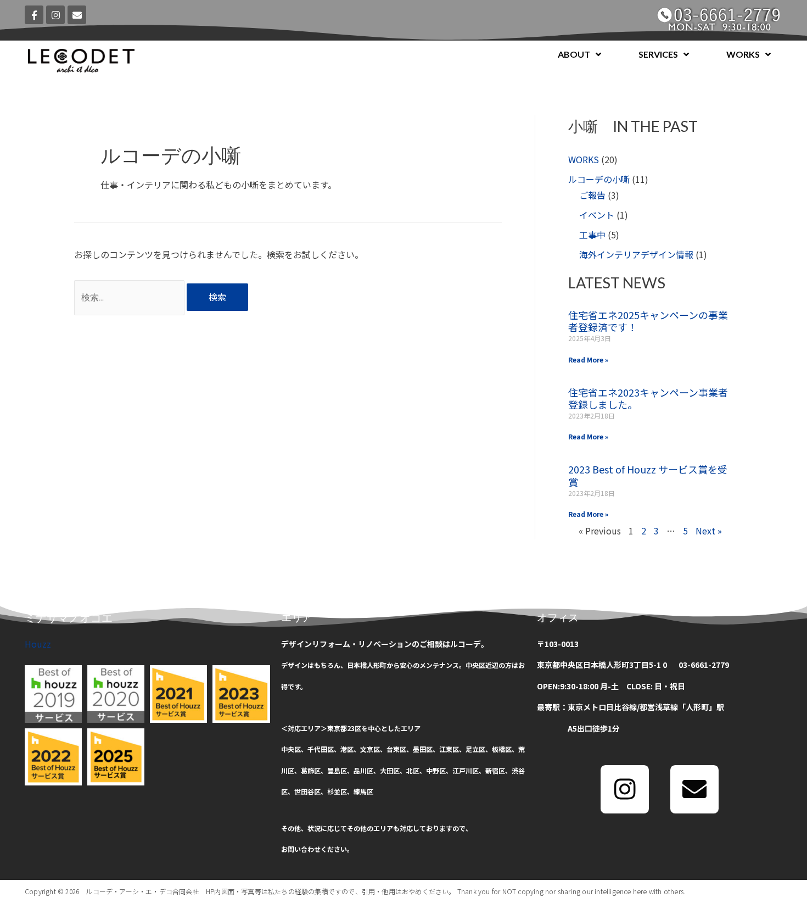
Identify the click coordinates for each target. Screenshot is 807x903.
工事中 (592, 234)
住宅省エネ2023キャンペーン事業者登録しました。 (648, 398)
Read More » (588, 359)
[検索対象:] (130, 296)
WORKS (743, 54)
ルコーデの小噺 (599, 179)
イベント (596, 214)
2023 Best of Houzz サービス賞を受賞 (647, 475)
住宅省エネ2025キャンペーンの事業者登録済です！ (648, 321)
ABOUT (574, 54)
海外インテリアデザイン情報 (636, 254)
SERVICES (658, 54)
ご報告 (592, 195)
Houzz (38, 643)
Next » (709, 530)
